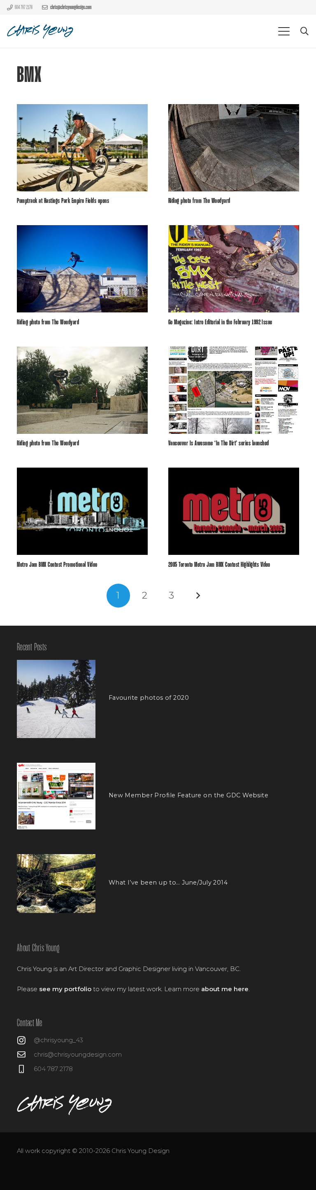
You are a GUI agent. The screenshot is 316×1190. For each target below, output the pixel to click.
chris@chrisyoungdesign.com (78, 1054)
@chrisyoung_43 (58, 1040)
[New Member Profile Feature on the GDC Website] (56, 796)
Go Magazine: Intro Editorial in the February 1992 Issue (220, 322)
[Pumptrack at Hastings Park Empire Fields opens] (82, 147)
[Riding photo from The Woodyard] (233, 147)
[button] (284, 31)
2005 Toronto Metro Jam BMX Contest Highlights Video (219, 565)
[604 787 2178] (25, 1069)
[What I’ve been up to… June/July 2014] (56, 883)
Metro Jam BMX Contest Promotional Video (57, 565)
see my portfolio (65, 989)
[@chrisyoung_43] (25, 1040)
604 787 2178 (53, 1069)
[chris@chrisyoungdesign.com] (25, 1054)
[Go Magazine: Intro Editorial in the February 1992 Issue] (233, 268)
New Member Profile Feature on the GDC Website (188, 795)
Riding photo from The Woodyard (199, 201)
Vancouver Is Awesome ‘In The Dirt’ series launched (218, 443)
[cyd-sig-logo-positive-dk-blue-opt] (40, 31)
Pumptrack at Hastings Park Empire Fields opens (63, 201)
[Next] (198, 596)
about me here (225, 989)
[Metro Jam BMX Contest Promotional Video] (82, 511)
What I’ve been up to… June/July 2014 (168, 882)
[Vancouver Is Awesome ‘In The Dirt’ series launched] (233, 390)
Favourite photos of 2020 (149, 697)
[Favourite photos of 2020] (56, 699)
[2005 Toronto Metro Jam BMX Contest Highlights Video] (233, 511)
